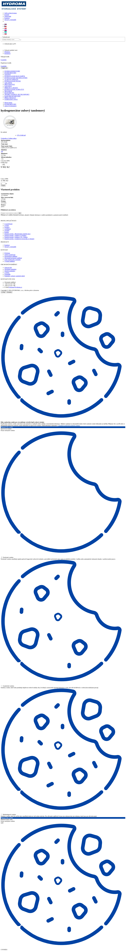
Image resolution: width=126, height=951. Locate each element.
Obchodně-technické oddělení (13, 258)
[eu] (5, 24)
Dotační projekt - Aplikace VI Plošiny (15, 235)
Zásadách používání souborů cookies (69, 425)
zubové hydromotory (10, 106)
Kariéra (6, 232)
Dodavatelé (7, 16)
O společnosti (8, 224)
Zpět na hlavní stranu (10, 13)
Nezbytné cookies (8, 557)
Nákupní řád (8, 267)
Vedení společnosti (9, 254)
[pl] (5, 28)
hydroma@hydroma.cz (15, 287)
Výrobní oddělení (9, 261)
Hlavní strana (8, 102)
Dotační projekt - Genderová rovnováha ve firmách (19, 239)
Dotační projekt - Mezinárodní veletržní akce (17, 234)
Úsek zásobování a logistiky (12, 259)
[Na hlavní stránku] (14, 10)
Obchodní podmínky (10, 269)
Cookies (6, 272)
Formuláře (7, 274)
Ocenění (6, 230)
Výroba (6, 225)
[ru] (5, 30)
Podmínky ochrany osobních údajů (14, 276)
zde (67, 217)
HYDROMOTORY (10, 104)
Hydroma (7, 253)
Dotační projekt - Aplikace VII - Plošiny (16, 237)
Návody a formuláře (10, 20)
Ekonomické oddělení (10, 256)
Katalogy (7, 18)
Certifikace (7, 229)
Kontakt (6, 15)
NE (2, 151)
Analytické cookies (8, 686)
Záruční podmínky (9, 271)
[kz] (5, 32)
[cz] (5, 26)
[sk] (5, 34)
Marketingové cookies (9, 814)
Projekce (7, 227)
